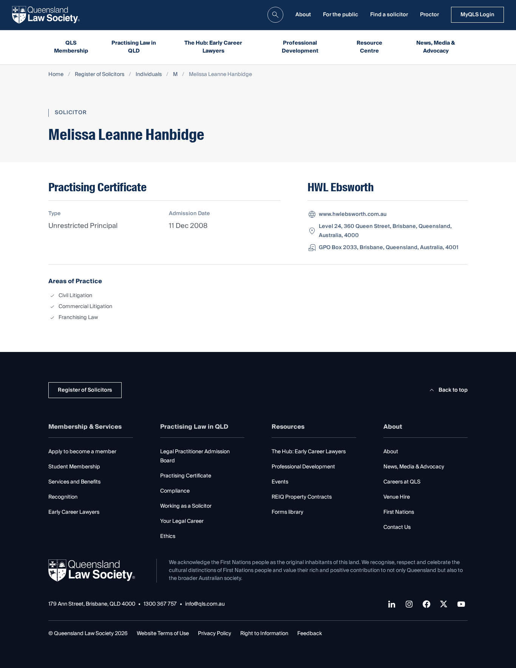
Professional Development (300, 47)
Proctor (429, 14)
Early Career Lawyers (73, 512)
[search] (275, 15)
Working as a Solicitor (186, 506)
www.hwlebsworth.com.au (352, 214)
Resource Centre (369, 47)
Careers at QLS (401, 482)
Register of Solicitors (99, 75)
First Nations (398, 512)
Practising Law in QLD (133, 47)
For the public (340, 14)
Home (55, 75)
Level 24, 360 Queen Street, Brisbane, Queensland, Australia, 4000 (385, 231)
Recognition (62, 497)
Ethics (167, 536)
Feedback (309, 633)
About (303, 14)
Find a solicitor (389, 14)
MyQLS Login (477, 14)
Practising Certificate (185, 475)
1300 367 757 (160, 604)
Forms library (287, 512)
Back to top (453, 390)
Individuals (149, 75)
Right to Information (264, 633)
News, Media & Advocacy (435, 47)
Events (280, 482)
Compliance (175, 491)
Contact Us (397, 527)
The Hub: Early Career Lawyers (213, 47)
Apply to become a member (82, 451)
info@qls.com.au (205, 604)
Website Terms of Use (163, 633)
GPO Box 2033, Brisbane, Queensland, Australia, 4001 (388, 247)
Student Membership (74, 466)
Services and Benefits (74, 482)
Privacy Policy (214, 633)
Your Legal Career (182, 521)
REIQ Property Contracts (302, 497)
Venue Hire (396, 497)
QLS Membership (71, 47)
